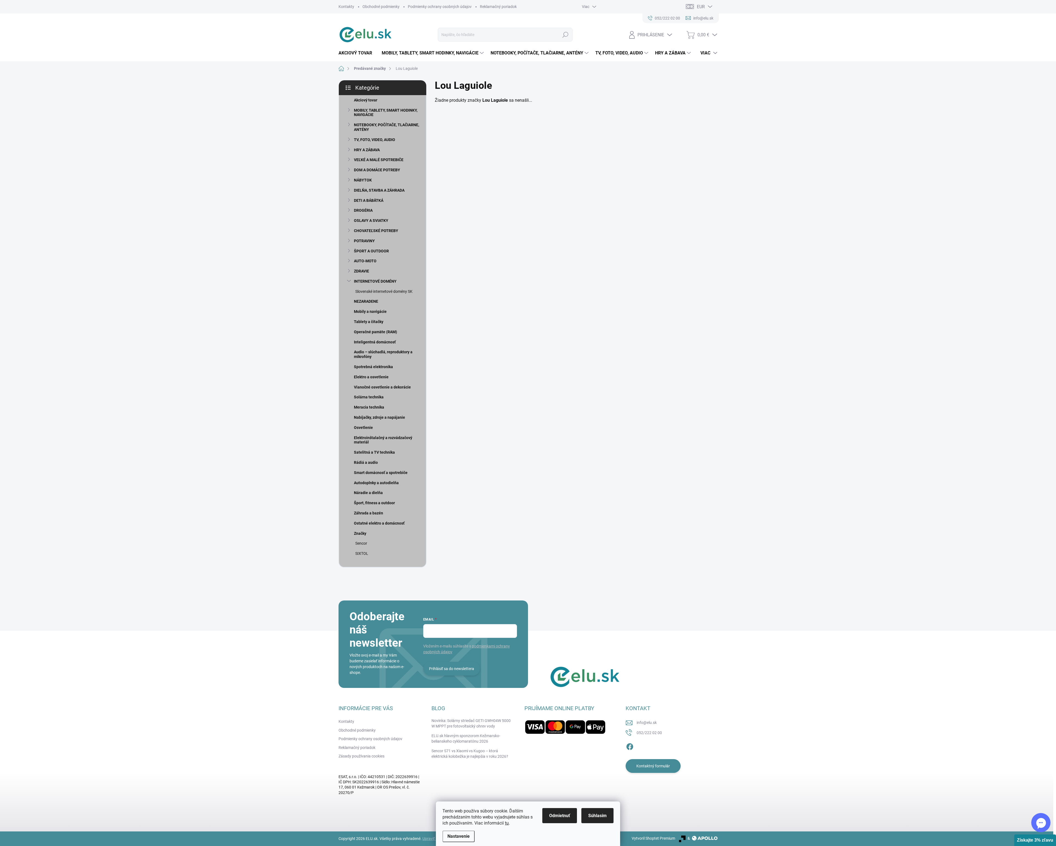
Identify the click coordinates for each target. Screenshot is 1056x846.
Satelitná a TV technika (374, 452)
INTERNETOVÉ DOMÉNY (375, 281)
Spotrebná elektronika (373, 367)
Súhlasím (597, 815)
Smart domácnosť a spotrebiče (381, 472)
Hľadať (565, 34)
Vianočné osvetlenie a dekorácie (382, 387)
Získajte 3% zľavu (1035, 840)
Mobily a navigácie (370, 311)
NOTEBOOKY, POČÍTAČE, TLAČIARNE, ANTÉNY (386, 127)
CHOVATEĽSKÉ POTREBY (376, 230)
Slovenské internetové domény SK (384, 291)
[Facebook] (630, 746)
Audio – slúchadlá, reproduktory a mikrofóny (383, 354)
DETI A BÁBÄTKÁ (368, 200)
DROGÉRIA (363, 210)
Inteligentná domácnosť (375, 342)
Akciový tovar (365, 100)
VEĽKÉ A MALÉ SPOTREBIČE (378, 160)
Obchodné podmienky (381, 6)
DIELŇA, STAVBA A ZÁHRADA (379, 190)
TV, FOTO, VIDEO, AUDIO (374, 139)
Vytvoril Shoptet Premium (653, 838)
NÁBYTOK (363, 180)
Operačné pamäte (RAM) (375, 332)
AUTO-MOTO (365, 261)
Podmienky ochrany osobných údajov (440, 6)
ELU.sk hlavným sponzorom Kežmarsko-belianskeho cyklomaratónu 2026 (465, 738)
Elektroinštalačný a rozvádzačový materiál (383, 440)
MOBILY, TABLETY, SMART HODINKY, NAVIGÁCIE (385, 112)
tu (507, 823)
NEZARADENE (366, 301)
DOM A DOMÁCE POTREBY (377, 170)
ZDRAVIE (361, 271)
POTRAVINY (364, 241)
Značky (360, 533)
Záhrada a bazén (368, 513)
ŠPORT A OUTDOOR (371, 251)
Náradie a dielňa (368, 492)
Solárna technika (369, 397)
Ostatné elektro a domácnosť (379, 523)
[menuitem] (357, 53)
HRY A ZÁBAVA (367, 150)
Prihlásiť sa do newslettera (451, 668)
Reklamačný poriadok (498, 6)
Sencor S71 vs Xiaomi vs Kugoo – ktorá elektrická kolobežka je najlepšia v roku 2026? (469, 754)
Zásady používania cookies (361, 756)
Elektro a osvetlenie (371, 377)
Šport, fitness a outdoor (374, 503)
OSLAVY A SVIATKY (371, 220)
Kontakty (346, 6)
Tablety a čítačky (368, 321)
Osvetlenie (363, 427)
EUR (701, 6)
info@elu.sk (647, 722)
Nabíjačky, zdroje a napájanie (379, 417)
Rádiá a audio (366, 462)
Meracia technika (369, 407)
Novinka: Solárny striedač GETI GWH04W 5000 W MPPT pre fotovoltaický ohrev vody (471, 723)
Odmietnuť (559, 815)
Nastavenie (458, 836)
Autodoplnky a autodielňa (376, 483)
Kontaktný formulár (653, 766)
